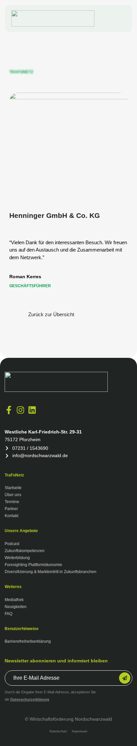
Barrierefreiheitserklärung (28, 641)
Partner (11, 508)
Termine (12, 501)
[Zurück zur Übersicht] (15, 314)
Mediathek (14, 599)
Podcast (12, 543)
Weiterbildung (17, 557)
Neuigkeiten (16, 606)
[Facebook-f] (9, 410)
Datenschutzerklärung (29, 699)
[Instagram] (20, 410)
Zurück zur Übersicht (51, 314)
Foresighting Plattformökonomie (33, 564)
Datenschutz (58, 731)
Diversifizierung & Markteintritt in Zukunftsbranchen (50, 571)
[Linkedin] (32, 410)
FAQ (8, 613)
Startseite (13, 487)
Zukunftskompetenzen (25, 550)
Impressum (79, 731)
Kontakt (11, 515)
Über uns (13, 494)
